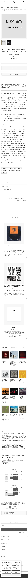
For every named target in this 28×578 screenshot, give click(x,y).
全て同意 (6, 572)
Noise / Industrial (14, 7)
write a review (14, 210)
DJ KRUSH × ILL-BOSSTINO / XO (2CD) (5, 361)
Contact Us (5, 452)
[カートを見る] (23, 2)
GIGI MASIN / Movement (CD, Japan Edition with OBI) (13, 398)
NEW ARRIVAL (4, 347)
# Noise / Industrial (17, 168)
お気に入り (14, 58)
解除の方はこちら (23, 532)
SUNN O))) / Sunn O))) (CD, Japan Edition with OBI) (22, 361)
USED (23, 347)
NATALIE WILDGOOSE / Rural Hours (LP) (13, 380)
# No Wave (4, 172)
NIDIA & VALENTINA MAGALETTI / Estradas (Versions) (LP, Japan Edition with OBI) (13, 363)
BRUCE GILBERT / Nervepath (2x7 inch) (14, 245)
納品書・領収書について (6, 183)
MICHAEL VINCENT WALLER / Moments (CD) (22, 398)
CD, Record (7, 7)
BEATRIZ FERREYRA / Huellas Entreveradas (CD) (22, 382)
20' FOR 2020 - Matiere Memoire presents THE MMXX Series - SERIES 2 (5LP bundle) (14, 286)
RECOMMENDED (14, 347)
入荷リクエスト (14, 74)
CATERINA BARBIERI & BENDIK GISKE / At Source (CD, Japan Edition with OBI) (5, 399)
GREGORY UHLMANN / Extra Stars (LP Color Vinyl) (22, 416)
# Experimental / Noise (7, 168)
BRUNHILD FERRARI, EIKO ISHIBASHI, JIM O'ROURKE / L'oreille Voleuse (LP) (5, 417)
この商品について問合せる (21, 200)
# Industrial (4, 170)
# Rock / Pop (11, 170)
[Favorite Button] (26, 258)
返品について (23, 198)
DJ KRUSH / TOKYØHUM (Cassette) (4, 380)
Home (2, 7)
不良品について (4, 186)
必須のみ (16, 572)
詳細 (11, 570)
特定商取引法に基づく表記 (14, 198)
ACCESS (5, 463)
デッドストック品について (7, 189)
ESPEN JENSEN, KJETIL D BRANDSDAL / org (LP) (14, 326)
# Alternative (17, 170)
